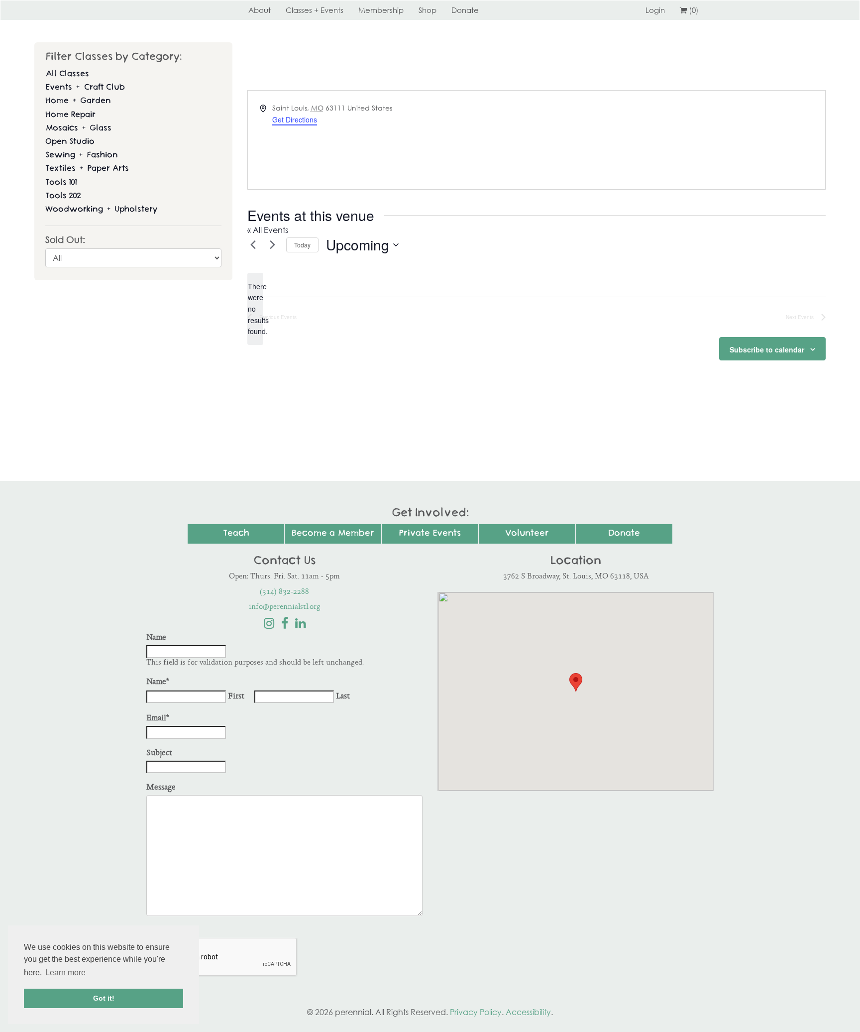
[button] (575, 682)
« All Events (267, 230)
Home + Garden (78, 101)
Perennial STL (183, 9)
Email (157, 718)
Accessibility (528, 1012)
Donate (465, 9)
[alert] (255, 309)
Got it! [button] (103, 998)
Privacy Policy (476, 1012)
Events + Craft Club (85, 88)
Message (161, 788)
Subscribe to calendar (767, 349)
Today (302, 244)
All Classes (67, 74)
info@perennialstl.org (285, 607)
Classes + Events (314, 9)
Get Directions (294, 119)
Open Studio (70, 142)
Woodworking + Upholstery (101, 210)
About (259, 9)
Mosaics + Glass (78, 128)
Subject (159, 753)
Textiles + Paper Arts (87, 169)
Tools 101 (61, 183)
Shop (427, 9)
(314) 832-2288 (284, 592)
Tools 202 (63, 196)
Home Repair (70, 115)
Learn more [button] (65, 972)
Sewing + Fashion (81, 155)
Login (655, 9)
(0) (694, 9)
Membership (381, 9)
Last (343, 696)
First (236, 696)
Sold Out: (65, 239)
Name (156, 638)
